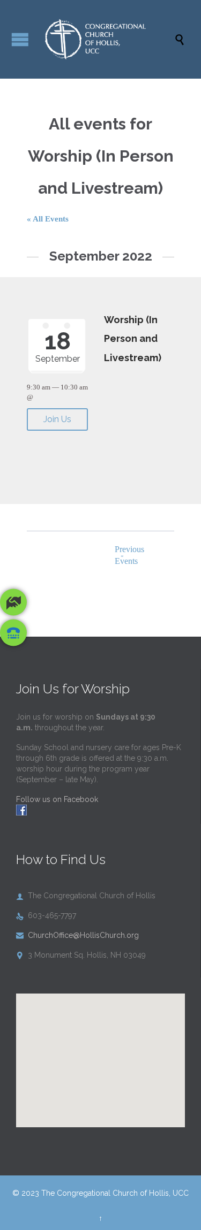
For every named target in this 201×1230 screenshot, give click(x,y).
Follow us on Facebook (57, 799)
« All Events (48, 219)
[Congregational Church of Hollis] (106, 39)
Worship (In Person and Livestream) (132, 339)
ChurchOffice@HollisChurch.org (77, 935)
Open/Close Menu (20, 39)
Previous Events (128, 555)
